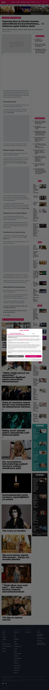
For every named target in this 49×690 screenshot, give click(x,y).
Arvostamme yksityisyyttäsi (15, 333)
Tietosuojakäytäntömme (37, 359)
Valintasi (33, 333)
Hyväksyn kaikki (33, 356)
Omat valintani (16, 356)
